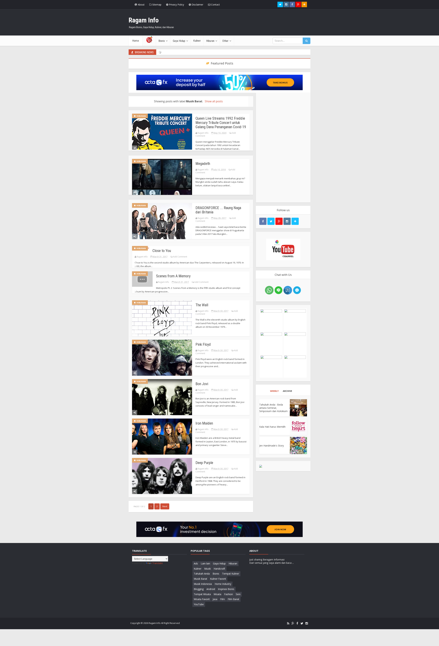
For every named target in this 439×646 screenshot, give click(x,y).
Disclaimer (197, 4)
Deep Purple (204, 463)
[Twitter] (301, 623)
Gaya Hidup (219, 563)
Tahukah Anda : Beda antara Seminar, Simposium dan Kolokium (273, 408)
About (141, 4)
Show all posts (214, 101)
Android (210, 589)
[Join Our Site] (304, 4)
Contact (215, 4)
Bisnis (216, 573)
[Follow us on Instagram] (287, 221)
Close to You (161, 251)
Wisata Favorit (202, 599)
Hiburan (140, 116)
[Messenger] (297, 290)
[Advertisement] (283, 147)
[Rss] (288, 623)
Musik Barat (200, 578)
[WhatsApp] (269, 290)
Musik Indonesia (203, 583)
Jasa (215, 599)
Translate (157, 563)
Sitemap (156, 4)
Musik (207, 568)
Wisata (217, 594)
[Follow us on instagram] (286, 4)
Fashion (228, 594)
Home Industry (223, 583)
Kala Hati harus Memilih (272, 426)
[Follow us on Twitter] (280, 4)
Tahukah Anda (202, 573)
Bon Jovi (201, 384)
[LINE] (278, 290)
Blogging (199, 589)
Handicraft (219, 568)
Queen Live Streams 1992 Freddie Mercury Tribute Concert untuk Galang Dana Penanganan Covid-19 (220, 122)
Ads (196, 563)
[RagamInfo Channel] (283, 249)
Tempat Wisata (202, 594)
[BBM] (287, 290)
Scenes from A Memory (173, 276)
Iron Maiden (204, 423)
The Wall (201, 305)
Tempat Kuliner (230, 573)
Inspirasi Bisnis (226, 589)
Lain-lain (205, 563)
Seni (238, 594)
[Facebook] (297, 623)
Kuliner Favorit (218, 578)
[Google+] (293, 623)
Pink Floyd (203, 344)
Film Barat (233, 599)
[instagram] (306, 623)
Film (222, 599)
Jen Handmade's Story (271, 445)
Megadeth (202, 163)
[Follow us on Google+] (298, 4)
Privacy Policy (176, 4)
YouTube (199, 604)
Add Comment (180, 256)
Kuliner (197, 568)
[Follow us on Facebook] (292, 4)
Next (164, 506)
